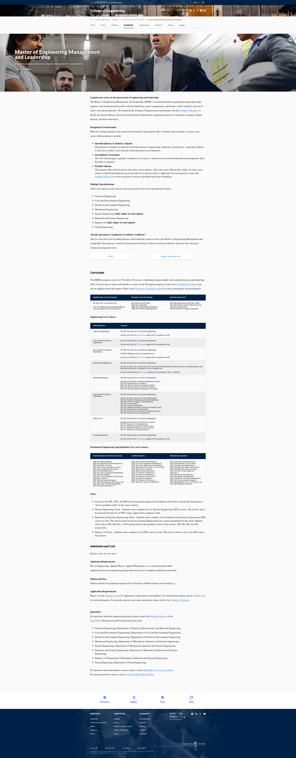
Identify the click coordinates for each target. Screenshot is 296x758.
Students (114, 25)
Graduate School (113, 595)
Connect (104, 702)
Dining (116, 722)
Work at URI (94, 748)
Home (92, 25)
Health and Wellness (121, 730)
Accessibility (126, 748)
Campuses (93, 730)
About (103, 25)
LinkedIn (205, 10)
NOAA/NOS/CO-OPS (177, 719)
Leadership (94, 719)
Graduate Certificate (187, 284)
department (95, 620)
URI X (200, 714)
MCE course (143, 372)
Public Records (109, 748)
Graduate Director (103, 176)
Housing (117, 719)
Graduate (142, 722)
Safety (92, 734)
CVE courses (141, 344)
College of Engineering (107, 11)
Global (92, 726)
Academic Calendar (180, 600)
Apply (111, 256)
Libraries (142, 730)
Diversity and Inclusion (98, 722)
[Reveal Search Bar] (203, 2)
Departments (144, 25)
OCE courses (141, 438)
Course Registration (170, 256)
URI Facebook (192, 714)
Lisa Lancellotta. (166, 670)
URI (91, 19)
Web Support (141, 748)
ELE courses (141, 357)
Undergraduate (144, 719)
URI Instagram (196, 714)
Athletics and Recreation (123, 726)
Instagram (194, 10)
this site (201, 595)
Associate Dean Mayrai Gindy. (139, 674)
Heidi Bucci (149, 670)
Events (116, 734)
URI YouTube (205, 714)
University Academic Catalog (148, 288)
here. (173, 583)
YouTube (201, 10)
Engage (182, 25)
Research (158, 25)
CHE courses (141, 335)
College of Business (188, 110)
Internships (143, 734)
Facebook (191, 10)
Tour (162, 702)
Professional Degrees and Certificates (133, 19)
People (170, 25)
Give (191, 702)
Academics (115, 19)
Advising (142, 726)
